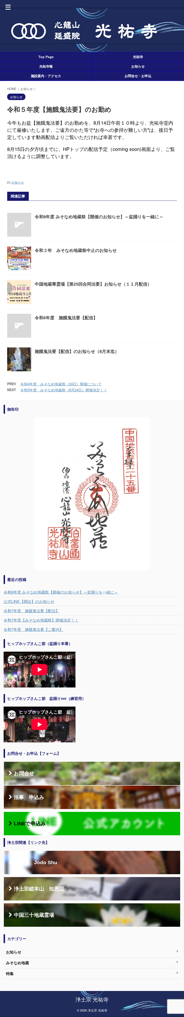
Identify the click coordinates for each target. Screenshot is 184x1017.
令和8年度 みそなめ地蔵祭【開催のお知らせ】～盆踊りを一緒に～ (99, 216)
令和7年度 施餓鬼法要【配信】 (31, 610)
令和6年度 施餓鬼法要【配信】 (66, 317)
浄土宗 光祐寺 (92, 999)
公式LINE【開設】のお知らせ (29, 601)
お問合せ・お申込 (138, 76)
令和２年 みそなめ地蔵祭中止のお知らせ (76, 250)
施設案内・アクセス (46, 76)
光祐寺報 (46, 66)
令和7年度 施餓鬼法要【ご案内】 (33, 629)
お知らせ (138, 66)
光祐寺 (138, 57)
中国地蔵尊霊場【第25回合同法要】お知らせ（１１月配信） (93, 284)
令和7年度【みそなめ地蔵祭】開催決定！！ (41, 620)
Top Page (46, 57)
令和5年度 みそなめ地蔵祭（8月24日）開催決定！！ (63, 389)
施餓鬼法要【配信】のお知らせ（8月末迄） (77, 351)
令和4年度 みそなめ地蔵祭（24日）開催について (61, 383)
